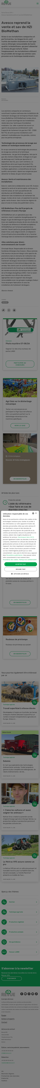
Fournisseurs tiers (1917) (26, 537)
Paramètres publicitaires (15, 555)
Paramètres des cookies (10, 560)
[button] (20, 574)
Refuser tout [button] (21, 569)
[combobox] (33, 513)
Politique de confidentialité (28, 560)
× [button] (36, 513)
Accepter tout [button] (20, 564)
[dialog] (20, 544)
